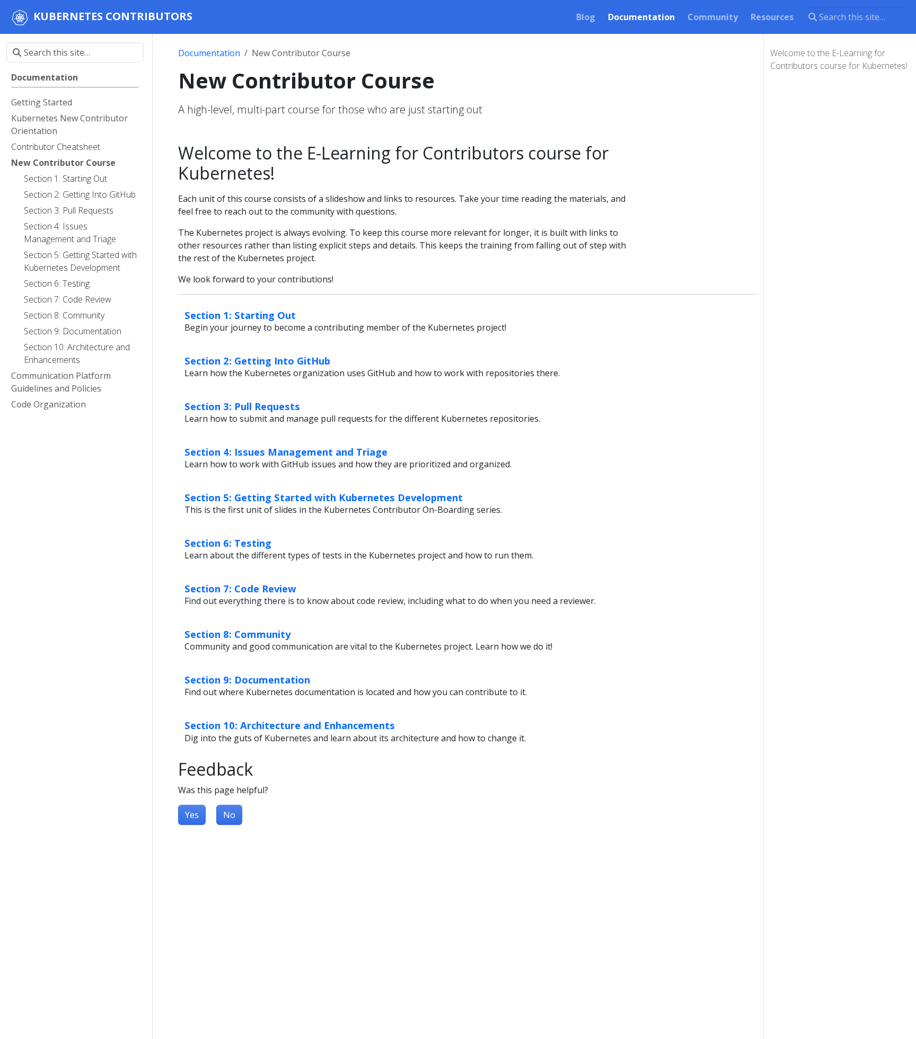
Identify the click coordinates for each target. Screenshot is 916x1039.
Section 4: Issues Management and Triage (285, 451)
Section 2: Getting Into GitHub (257, 360)
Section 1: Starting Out (240, 315)
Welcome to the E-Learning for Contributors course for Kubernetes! (839, 59)
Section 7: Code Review (240, 588)
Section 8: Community (237, 634)
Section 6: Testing (227, 542)
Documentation (209, 53)
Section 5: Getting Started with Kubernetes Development (323, 497)
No (229, 815)
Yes (192, 815)
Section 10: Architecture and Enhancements (289, 725)
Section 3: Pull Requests (242, 406)
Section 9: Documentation (247, 679)
